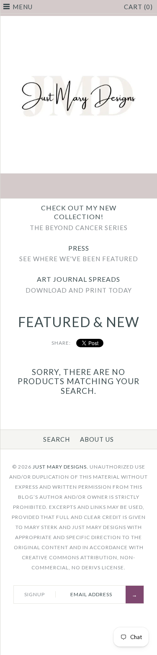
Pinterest (78, 187)
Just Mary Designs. (60, 467)
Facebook (39, 187)
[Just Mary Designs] (78, 21)
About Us (97, 439)
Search (56, 439)
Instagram (98, 187)
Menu (23, 6)
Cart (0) (138, 6)
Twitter (59, 187)
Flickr (118, 187)
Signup (34, 594)
